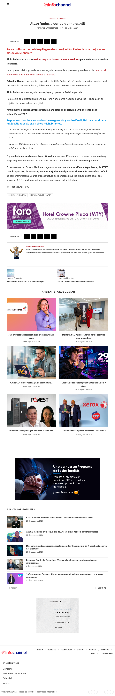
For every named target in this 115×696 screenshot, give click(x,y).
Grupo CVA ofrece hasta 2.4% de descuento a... (31, 383)
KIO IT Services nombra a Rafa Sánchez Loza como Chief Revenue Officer (59, 518)
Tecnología (66, 650)
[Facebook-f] (85, 692)
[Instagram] (112, 692)
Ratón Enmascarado (49, 28)
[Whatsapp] (106, 692)
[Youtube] (101, 692)
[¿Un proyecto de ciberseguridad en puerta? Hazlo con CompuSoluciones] (31, 314)
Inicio (40, 650)
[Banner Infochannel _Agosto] (57, 599)
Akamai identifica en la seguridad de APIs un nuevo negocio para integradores (62, 532)
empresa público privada (40, 195)
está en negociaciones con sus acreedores (57, 59)
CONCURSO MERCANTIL (17, 195)
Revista (94, 654)
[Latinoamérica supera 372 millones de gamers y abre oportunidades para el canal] (83, 362)
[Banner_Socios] (57, 459)
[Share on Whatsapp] (47, 41)
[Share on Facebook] (27, 41)
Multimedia (108, 654)
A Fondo (92, 650)
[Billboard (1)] (57, 204)
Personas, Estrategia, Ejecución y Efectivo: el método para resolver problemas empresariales (61, 561)
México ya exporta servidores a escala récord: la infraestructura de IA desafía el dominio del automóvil (66, 547)
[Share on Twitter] (33, 41)
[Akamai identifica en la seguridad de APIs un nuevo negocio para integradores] (15, 536)
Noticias (52, 650)
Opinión (80, 650)
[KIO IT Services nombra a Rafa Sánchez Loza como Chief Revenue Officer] (15, 522)
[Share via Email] (54, 41)
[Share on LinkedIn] (40, 41)
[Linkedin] (96, 692)
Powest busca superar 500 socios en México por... (31, 431)
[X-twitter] (90, 692)
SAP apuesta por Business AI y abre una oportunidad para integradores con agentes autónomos (64, 575)
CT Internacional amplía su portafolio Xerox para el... (83, 431)
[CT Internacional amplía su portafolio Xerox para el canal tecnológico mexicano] (83, 410)
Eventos (105, 650)
